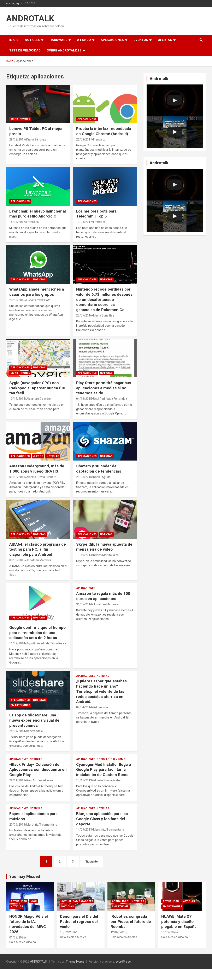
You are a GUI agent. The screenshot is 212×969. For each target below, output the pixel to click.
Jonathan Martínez (38, 560)
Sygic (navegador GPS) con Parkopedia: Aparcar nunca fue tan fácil (37, 387)
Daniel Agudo (102, 477)
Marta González (103, 315)
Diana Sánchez (36, 139)
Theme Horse (75, 961)
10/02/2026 (169, 932)
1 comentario (48, 824)
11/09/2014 (17, 643)
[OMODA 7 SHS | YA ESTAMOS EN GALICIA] (175, 132)
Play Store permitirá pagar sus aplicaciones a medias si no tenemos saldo (103, 387)
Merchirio (32, 824)
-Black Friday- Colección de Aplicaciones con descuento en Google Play (38, 769)
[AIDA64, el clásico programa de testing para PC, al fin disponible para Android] (38, 519)
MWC (33, 901)
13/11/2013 (84, 780)
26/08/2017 (84, 139)
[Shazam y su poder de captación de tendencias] (105, 441)
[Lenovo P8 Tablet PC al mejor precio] (38, 103)
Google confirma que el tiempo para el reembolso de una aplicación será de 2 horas (37, 632)
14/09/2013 (84, 829)
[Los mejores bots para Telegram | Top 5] (105, 186)
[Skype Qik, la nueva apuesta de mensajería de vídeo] (105, 519)
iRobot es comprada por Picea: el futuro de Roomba (131, 921)
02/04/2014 (84, 707)
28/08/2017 (17, 139)
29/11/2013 (17, 780)
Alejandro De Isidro (38, 398)
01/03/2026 (17, 937)
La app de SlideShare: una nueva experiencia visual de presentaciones (34, 720)
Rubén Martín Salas (106, 555)
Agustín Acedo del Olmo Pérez (46, 643)
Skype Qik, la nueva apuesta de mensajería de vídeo (104, 547)
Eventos (141, 40)
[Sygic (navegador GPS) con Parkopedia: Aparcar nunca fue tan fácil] (38, 358)
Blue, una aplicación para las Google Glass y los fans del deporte (102, 818)
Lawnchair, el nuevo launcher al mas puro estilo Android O (37, 214)
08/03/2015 (17, 560)
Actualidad (19, 901)
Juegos (38, 456)
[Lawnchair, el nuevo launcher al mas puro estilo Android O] (38, 186)
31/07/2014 (84, 604)
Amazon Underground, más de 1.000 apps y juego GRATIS (36, 469)
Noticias (32, 40)
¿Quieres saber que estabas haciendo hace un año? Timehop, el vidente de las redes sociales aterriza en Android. (101, 691)
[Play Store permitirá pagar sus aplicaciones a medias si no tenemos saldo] (105, 358)
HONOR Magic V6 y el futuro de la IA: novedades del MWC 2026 (28, 924)
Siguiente (91, 861)
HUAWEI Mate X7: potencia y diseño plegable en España (178, 921)
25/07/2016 (84, 315)
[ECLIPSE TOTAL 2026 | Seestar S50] (175, 100)
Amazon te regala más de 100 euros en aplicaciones (103, 596)
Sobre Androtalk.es (64, 50)
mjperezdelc (34, 731)
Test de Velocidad (25, 50)
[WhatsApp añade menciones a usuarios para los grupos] (38, 264)
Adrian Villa (100, 707)
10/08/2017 (84, 222)
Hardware (58, 40)
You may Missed (24, 876)
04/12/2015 (84, 398)
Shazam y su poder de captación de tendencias (98, 469)
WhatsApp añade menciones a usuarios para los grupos (36, 292)
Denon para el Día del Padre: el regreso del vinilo (79, 921)
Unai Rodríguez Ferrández (110, 398)
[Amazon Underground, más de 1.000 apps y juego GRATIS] (38, 441)
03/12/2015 (17, 477)
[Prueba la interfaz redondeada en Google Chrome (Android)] (105, 103)
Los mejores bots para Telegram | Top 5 (96, 214)
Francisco (99, 139)
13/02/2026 (68, 932)
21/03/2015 (84, 477)
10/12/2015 (17, 398)
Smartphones (20, 118)
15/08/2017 (17, 222)
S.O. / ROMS (118, 759)
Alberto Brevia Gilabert (41, 477)
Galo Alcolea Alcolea (39, 780)
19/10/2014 (84, 555)
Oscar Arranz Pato (38, 300)
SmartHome (120, 906)
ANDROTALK (30, 18)
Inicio (14, 40)
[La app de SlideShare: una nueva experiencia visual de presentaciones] (38, 690)
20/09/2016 (17, 300)
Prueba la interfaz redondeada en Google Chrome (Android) (103, 131)
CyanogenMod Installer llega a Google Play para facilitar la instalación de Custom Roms (103, 769)
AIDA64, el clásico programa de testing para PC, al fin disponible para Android (37, 549)
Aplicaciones (112, 40)
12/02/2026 (118, 932)
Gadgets (87, 901)
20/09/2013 (17, 824)
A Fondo (84, 40)
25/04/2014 (17, 731)
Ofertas (165, 40)
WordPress (123, 961)
